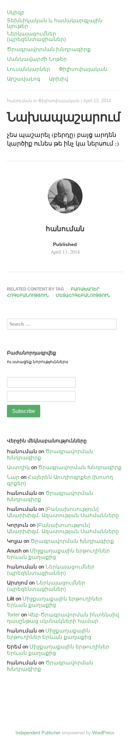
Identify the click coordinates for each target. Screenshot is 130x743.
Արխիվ (58, 79)
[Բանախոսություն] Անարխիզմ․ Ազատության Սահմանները (63, 512)
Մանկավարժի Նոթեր (37, 59)
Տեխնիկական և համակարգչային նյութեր (55, 23)
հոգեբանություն (28, 295)
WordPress (103, 732)
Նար (13, 477)
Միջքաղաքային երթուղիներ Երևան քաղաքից (55, 602)
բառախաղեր (85, 289)
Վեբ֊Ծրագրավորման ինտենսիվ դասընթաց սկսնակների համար (63, 618)
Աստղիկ (18, 467)
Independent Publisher (38, 732)
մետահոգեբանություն (83, 295)
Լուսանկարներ (28, 69)
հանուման (19, 100)
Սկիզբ (16, 12)
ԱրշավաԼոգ (23, 79)
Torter (13, 615)
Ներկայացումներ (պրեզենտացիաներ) (36, 36)
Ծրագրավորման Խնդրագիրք (80, 467)
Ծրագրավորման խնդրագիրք (49, 49)
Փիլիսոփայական (83, 69)
